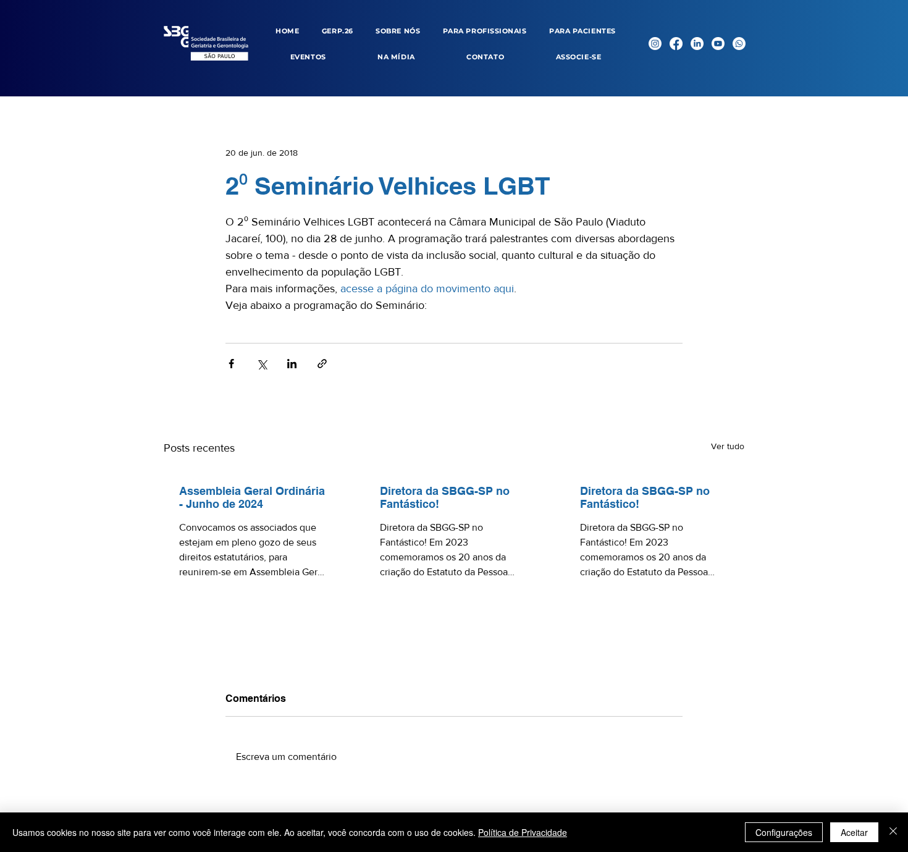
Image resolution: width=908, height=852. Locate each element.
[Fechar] (893, 832)
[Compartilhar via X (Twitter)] (261, 363)
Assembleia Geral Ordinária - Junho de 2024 (252, 497)
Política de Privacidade (522, 832)
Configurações (783, 832)
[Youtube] (718, 43)
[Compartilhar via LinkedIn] (292, 363)
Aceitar (854, 832)
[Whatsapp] (739, 43)
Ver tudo (727, 446)
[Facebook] (676, 43)
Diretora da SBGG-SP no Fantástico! (445, 497)
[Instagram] (655, 43)
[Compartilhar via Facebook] (231, 363)
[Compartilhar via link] (322, 363)
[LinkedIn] (697, 43)
